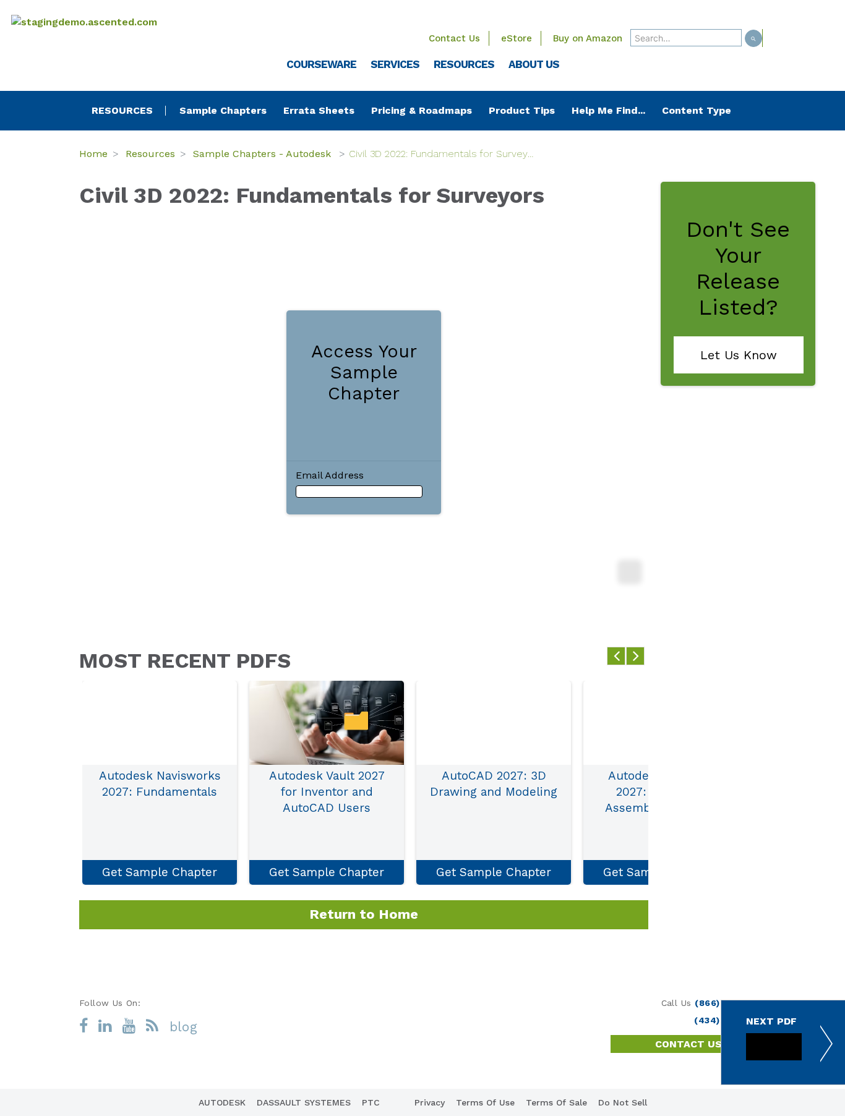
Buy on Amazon (587, 38)
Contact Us (454, 38)
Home (93, 154)
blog (183, 1026)
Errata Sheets (318, 110)
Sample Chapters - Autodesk (263, 154)
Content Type (696, 110)
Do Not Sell (622, 1102)
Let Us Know (738, 354)
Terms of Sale (556, 1102)
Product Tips (522, 110)
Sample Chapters (223, 110)
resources (122, 111)
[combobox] (686, 37)
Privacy (429, 1102)
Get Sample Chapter (159, 872)
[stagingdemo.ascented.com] (113, 22)
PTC (371, 1102)
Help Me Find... (608, 110)
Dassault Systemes (304, 1102)
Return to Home (363, 914)
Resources (150, 154)
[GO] (753, 38)
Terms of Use (485, 1102)
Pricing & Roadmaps (421, 110)
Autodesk (222, 1102)
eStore (516, 38)
